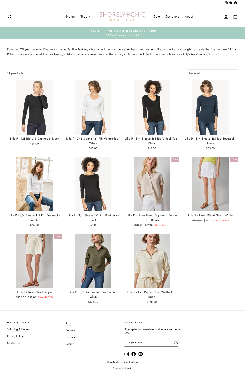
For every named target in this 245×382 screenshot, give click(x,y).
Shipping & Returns (18, 329)
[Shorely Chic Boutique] (122, 16)
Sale (157, 16)
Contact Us (13, 343)
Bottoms (70, 330)
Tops (68, 323)
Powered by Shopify (123, 368)
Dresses (70, 337)
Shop (84, 16)
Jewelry (70, 344)
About (189, 16)
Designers (172, 16)
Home (70, 16)
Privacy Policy (15, 336)
